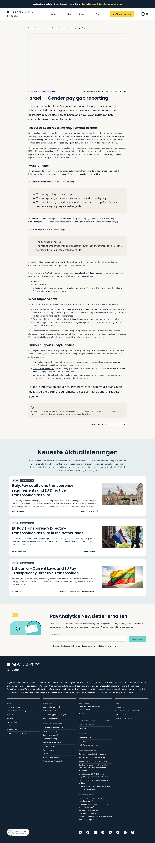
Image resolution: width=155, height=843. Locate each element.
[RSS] (125, 832)
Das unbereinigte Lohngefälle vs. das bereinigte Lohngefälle (93, 805)
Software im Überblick (51, 707)
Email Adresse (55, 635)
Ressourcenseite (76, 464)
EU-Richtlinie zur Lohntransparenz (92, 754)
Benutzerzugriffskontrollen (53, 761)
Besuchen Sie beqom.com (17, 733)
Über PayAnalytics (14, 707)
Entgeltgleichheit (85, 737)
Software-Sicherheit (50, 711)
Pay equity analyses (41, 362)
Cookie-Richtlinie (88, 646)
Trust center (119, 707)
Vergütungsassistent (51, 757)
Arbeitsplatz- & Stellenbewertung (92, 758)
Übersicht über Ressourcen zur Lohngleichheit (91, 708)
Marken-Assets (12, 729)
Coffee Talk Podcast (86, 724)
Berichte (46, 754)
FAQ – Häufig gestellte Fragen (54, 714)
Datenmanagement (50, 735)
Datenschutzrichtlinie (107, 646)
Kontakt (10, 714)
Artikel (81, 713)
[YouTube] (110, 832)
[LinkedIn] (102, 832)
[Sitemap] (132, 832)
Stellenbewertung (50, 739)
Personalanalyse (49, 746)
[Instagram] (95, 832)
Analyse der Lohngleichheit (53, 727)
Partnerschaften (13, 722)
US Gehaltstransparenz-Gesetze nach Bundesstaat (91, 799)
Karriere (10, 718)
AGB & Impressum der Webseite (127, 711)
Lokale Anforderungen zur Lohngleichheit (95, 721)
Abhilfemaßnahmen (50, 750)
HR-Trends (83, 741)
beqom (130, 682)
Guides (81, 717)
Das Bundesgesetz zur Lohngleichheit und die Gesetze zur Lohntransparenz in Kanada (93, 768)
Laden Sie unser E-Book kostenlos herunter (102, 4)
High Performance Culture (89, 745)
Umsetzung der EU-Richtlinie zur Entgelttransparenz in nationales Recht (94, 775)
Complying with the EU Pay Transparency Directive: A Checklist (95, 787)
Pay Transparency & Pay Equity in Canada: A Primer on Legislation (95, 818)
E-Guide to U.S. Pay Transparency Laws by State (94, 781)
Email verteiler (84, 728)
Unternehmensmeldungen (17, 711)
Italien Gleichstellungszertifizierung (93, 761)
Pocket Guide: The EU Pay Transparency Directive (89, 811)
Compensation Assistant (43, 368)
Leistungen (11, 726)
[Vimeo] (117, 832)
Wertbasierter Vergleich (52, 742)
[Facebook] (87, 832)
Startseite (55, 14)
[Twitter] (80, 832)
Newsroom (35, 467)
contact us (92, 391)
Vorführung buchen (50, 718)
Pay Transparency (50, 731)
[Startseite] (20, 14)
